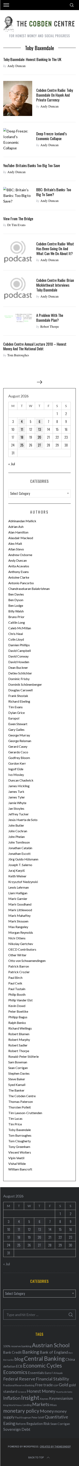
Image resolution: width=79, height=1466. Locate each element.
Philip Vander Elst (20, 1000)
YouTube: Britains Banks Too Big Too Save (31, 165)
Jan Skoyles (16, 808)
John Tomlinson (19, 842)
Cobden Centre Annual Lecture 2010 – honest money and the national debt (34, 346)
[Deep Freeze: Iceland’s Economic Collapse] (17, 139)
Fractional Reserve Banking (18, 1385)
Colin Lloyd (16, 639)
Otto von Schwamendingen (27, 961)
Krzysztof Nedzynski (23, 882)
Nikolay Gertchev (20, 944)
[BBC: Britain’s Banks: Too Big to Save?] (17, 195)
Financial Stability (52, 1378)
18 (21, 437)
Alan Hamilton (18, 532)
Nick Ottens (17, 938)
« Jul (11, 464)
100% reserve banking (17, 1346)
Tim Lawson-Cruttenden (25, 1113)
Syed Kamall (16, 1085)
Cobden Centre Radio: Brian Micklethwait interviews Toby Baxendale (55, 285)
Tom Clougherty (19, 1141)
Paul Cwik (15, 983)
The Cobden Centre (22, 1096)
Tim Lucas (15, 1118)
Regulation (34, 1424)
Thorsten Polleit (19, 1107)
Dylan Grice (16, 712)
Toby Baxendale (19, 1130)
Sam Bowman (17, 1062)
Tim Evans (15, 707)
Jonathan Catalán (20, 848)
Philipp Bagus (17, 1017)
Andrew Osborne (20, 555)
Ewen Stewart (17, 724)
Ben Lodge (15, 605)
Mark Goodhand (19, 904)
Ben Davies (16, 594)
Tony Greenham (19, 1147)
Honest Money (41, 1391)
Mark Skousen (18, 921)
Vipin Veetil (16, 1158)
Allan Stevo (16, 549)
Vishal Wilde (17, 1163)
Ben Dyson (15, 600)
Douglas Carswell (20, 690)
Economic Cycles (42, 1365)
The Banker (16, 1090)
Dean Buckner (18, 667)
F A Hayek (57, 1373)
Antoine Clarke (18, 577)
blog (18, 1359)
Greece (22, 1391)
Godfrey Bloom (19, 758)
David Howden (18, 662)
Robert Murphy (19, 1039)
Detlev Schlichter (20, 673)
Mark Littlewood (20, 910)
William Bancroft (20, 1169)
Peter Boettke (18, 1011)
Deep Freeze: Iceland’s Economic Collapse (51, 136)
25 (21, 445)
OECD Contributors (22, 949)
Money (47, 1411)
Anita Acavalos (18, 566)
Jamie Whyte (17, 803)
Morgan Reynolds (20, 932)
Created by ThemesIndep (55, 1446)
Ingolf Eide (15, 769)
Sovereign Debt (16, 1429)
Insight (30, 1397)
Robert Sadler (18, 1045)
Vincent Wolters (19, 1152)
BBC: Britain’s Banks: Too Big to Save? (53, 192)
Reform (21, 1424)
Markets (40, 1404)
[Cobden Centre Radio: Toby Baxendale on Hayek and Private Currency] (17, 98)
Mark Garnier (17, 898)
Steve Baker (16, 1079)
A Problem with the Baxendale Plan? (49, 317)
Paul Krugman (23, 1417)
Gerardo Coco (18, 752)
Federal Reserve (19, 1378)
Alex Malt (15, 543)
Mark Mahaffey (19, 915)
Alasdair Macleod (20, 538)
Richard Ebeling (19, 701)
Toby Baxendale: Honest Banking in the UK (32, 59)
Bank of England (54, 1352)
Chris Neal (15, 634)
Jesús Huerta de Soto (22, 820)
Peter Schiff (38, 1417)
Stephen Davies (19, 1073)
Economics (15, 1372)
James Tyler (16, 797)
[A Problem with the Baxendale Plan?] (17, 318)
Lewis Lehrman (18, 887)
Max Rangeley (18, 927)
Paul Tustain (16, 989)
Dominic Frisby (19, 679)
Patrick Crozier (19, 972)
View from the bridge (18, 218)
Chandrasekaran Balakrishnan (29, 588)
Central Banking (44, 1358)
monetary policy (21, 1411)
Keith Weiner (17, 876)
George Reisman (19, 741)
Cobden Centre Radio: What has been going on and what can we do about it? (55, 248)
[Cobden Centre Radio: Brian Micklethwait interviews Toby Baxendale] (17, 288)
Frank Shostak (18, 696)
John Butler (16, 825)
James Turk (16, 791)
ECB (19, 1366)
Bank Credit (12, 1352)
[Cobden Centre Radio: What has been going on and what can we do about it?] (17, 252)
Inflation (11, 1398)
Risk (46, 1423)
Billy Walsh (16, 611)
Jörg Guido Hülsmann (23, 859)
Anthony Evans (18, 572)
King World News (12, 1405)
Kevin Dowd (16, 1006)
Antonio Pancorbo (21, 583)
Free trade (44, 1384)
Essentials (36, 1373)
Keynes (44, 1398)
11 (22, 429)
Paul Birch (15, 977)
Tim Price (15, 1124)
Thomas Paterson (20, 1101)
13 (39, 429)
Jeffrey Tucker (18, 814)
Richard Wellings (20, 1028)
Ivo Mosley (16, 774)
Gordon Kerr (17, 763)
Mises (53, 1405)
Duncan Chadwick (20, 780)
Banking (30, 1352)
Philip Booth (17, 994)
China (70, 1359)
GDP (55, 1385)
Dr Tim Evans (16, 225)
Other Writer (17, 955)
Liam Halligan (17, 893)
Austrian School (51, 1345)
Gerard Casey (17, 746)
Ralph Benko (17, 1023)
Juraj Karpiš (16, 870)
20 (39, 437)
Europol (13, 718)
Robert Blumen (18, 1034)
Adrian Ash (15, 526)
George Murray (19, 735)
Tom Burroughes (18, 355)
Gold (63, 1384)
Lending (27, 1405)
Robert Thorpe (49, 326)
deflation (9, 1366)
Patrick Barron (18, 966)
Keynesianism (61, 1398)
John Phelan (16, 836)
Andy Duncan (16, 66)
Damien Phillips (19, 645)
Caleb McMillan (19, 628)
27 (39, 445)
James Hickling (19, 786)
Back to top (36, 1457)
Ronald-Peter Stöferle (23, 1056)
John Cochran (17, 831)
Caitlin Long (16, 622)
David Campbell (19, 650)
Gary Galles (16, 729)
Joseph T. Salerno (20, 865)
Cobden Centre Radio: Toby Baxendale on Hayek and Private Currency (54, 94)
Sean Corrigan (18, 1068)
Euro (48, 1373)
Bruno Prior (16, 617)
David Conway (18, 656)
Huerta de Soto (64, 1391)
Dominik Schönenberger (25, 684)
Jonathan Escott (19, 853)
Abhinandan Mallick (22, 521)
